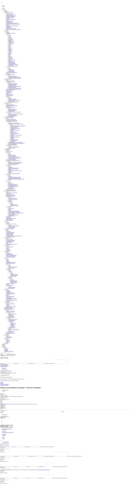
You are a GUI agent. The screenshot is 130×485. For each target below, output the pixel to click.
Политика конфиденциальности (8, 432)
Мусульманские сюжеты (13, 115)
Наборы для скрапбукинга (11, 19)
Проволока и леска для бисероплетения (15, 162)
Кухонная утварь (13, 132)
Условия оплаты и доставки (7, 428)
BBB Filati (10, 40)
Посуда (10, 200)
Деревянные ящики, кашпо (15, 128)
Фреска (7, 20)
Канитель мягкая (13, 282)
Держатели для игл (12, 226)
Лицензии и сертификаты (8, 351)
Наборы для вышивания (13, 83)
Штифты (10, 169)
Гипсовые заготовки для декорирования (15, 142)
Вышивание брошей (12, 110)
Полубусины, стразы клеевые (11, 298)
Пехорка (10, 60)
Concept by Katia (11, 43)
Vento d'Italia (11, 57)
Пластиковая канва (9, 94)
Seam (9, 56)
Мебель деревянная (14, 204)
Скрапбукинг (8, 290)
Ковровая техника (9, 95)
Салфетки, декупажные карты (14, 146)
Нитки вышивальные (10, 116)
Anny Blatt (10, 37)
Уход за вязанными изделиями (11, 72)
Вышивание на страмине (13, 84)
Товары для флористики (10, 303)
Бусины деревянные (12, 156)
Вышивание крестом (12, 85)
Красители (8, 249)
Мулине (10, 98)
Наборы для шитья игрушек (11, 15)
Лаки (9, 330)
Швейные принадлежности (11, 262)
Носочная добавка (12, 59)
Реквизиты (6, 350)
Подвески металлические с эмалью (15, 178)
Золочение (12, 325)
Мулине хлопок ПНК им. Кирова (14, 100)
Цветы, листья (8, 297)
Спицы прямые (11, 70)
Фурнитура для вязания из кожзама (15, 78)
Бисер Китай (11, 183)
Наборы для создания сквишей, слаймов (13, 29)
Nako (9, 55)
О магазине (6, 348)
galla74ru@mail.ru (6, 443)
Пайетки (10, 277)
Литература (8, 340)
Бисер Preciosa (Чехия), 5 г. (13, 185)
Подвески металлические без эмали (15, 177)
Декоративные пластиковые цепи (14, 173)
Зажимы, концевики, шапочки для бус (15, 170)
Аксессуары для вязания (10, 33)
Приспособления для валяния (14, 225)
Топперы (12, 138)
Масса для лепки (9, 242)
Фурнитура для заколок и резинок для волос (14, 235)
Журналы (8, 342)
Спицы (10, 68)
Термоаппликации (12, 287)
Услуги (3, 438)
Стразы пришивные (14, 274)
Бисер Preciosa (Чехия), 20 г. (13, 184)
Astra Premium (11, 39)
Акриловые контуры (12, 327)
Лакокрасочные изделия (13, 319)
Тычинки (8, 305)
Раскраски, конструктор (15, 133)
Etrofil (10, 48)
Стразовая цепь (13, 276)
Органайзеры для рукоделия (9, 308)
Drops (10, 46)
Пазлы (7, 24)
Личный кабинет (3, 365)
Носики (10, 209)
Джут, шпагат (11, 65)
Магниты (8, 294)
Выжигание (8, 27)
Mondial (10, 54)
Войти (1, 366)
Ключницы (12, 129)
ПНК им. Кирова (11, 61)
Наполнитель (8, 216)
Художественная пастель (10, 333)
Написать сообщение (4, 364)
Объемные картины (9, 17)
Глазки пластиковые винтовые (14, 211)
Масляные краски (12, 331)
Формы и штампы (9, 254)
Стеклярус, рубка (9, 189)
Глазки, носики (11, 208)
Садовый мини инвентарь (13, 199)
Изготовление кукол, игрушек (11, 192)
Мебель (12, 203)
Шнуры (10, 172)
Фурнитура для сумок (10, 236)
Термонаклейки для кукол (10, 218)
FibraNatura (10, 49)
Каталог (5, 11)
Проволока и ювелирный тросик (14, 163)
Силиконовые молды (10, 241)
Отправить (2, 449)
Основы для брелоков (10, 232)
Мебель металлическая (14, 205)
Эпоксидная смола (9, 246)
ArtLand (10, 38)
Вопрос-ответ (4, 369)
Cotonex (10, 44)
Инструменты (8, 336)
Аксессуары (8, 106)
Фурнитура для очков (10, 233)
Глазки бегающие (12, 215)
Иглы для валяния (12, 227)
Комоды (12, 135)
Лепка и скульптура (9, 239)
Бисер (10, 182)
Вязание (7, 32)
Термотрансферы (11, 288)
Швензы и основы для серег (13, 168)
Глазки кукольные (12, 213)
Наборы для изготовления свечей (12, 25)
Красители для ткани (10, 283)
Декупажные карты (12, 147)
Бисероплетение (9, 151)
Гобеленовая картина (8, 307)
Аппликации (8, 26)
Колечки (10, 171)
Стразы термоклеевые (14, 275)
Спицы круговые (12, 69)
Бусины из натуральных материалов (15, 157)
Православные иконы (12, 114)
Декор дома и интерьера (15, 126)
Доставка (4, 368)
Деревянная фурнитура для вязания (15, 77)
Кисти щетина (11, 315)
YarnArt (10, 58)
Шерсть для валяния (10, 228)
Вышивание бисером (10, 104)
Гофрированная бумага (10, 296)
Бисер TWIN (11, 187)
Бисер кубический (12, 188)
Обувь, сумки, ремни (10, 194)
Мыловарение (8, 253)
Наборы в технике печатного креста (15, 88)
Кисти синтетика (11, 316)
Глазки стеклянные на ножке (14, 214)
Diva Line (10, 45)
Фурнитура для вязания (13, 76)
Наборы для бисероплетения (11, 159)
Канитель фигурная (14, 281)
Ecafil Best (10, 47)
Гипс (7, 243)
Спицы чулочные (12, 71)
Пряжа (10, 35)
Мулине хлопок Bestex (12, 99)
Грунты (10, 328)
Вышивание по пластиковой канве (15, 86)
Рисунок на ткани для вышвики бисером (16, 113)
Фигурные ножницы (10, 292)
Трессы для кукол (9, 220)
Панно (12, 131)
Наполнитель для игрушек (11, 195)
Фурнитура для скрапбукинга (11, 300)
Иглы (7, 260)
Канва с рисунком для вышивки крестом (13, 89)
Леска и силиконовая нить (13, 164)
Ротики (10, 210)
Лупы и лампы (9, 91)
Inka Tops (10, 50)
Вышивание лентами (12, 87)
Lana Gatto (10, 52)
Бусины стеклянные (12, 158)
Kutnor (10, 51)
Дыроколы (8, 291)
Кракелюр (12, 326)
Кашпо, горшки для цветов (11, 306)
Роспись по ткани (9, 332)
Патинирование (13, 324)
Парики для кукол (9, 219)
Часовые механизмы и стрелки (11, 120)
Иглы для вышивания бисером (11, 105)
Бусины (10, 154)
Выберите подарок (3, 404)
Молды (7, 248)
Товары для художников (10, 311)
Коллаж (7, 18)
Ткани (10, 266)
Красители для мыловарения (11, 255)
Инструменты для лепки (10, 240)
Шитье (7, 259)
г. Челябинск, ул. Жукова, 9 (11, 354)
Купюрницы (13, 141)
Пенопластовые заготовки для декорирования (16, 143)
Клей (7, 295)
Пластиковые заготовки (13, 144)
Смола (7, 247)
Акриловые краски (12, 320)
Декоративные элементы (15, 130)
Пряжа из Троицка (12, 62)
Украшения (12, 137)
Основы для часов (14, 127)
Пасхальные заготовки (14, 139)
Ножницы (8, 261)
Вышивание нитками (10, 80)
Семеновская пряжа (12, 63)
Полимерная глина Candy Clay (11, 244)
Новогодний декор (14, 140)
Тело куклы (8, 217)
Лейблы (7, 284)
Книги (7, 341)
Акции (3, 437)
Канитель (12, 279)
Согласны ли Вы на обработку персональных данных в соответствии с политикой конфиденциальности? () (26, 469)
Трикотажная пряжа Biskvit (13, 64)
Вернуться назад (3, 417)
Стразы (12, 273)
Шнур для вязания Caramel (13, 66)
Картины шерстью (9, 21)
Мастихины (11, 314)
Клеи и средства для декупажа (14, 329)
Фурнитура (10, 167)
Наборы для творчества (10, 13)
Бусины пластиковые (12, 155)
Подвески (10, 176)
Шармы (10, 179)
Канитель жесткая (14, 280)
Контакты (6, 349)
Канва (7, 93)
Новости (3, 344)
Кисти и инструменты (12, 313)
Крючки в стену (9, 337)
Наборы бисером (11, 111)
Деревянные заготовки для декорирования (18, 125)
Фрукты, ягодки (9, 299)
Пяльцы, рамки (9, 92)
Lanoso (10, 53)
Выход (7, 365)
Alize (9, 36)
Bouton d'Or (11, 42)
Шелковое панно (9, 22)
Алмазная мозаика (9, 14)
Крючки (7, 73)
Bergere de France (11, 41)
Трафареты (8, 148)
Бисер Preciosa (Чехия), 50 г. (13, 186)
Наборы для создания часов (11, 28)
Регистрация (5, 366)
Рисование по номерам (10, 16)
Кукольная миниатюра (12, 198)
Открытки (6, 343)
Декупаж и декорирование (11, 119)
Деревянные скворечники (15, 136)
